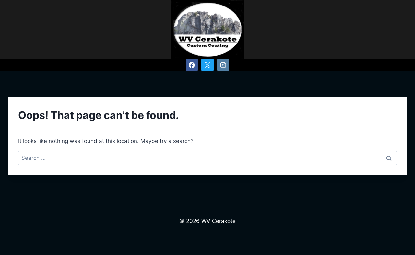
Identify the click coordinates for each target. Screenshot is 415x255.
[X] (207, 65)
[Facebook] (192, 65)
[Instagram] (223, 65)
